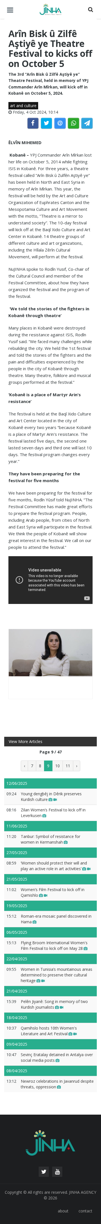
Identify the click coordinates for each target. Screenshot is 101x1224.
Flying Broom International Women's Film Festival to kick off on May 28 (54, 945)
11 (68, 765)
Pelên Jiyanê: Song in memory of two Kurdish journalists (54, 1004)
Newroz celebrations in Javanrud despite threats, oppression (57, 1083)
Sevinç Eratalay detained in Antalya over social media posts (57, 1057)
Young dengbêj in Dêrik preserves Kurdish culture (51, 796)
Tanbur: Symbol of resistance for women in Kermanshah (50, 839)
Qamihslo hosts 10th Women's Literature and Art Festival (49, 1030)
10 (57, 765)
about (63, 1211)
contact (85, 1211)
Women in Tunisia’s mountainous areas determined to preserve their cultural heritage (56, 975)
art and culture (23, 105)
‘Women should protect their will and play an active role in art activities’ (54, 865)
